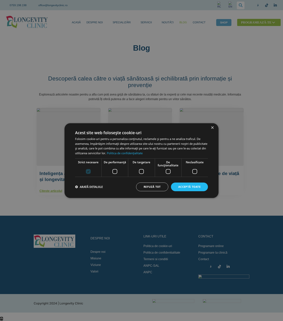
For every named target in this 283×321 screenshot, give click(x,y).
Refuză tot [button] (152, 187)
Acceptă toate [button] (189, 187)
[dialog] (141, 160)
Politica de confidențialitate (125, 153)
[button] (89, 187)
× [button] (212, 127)
